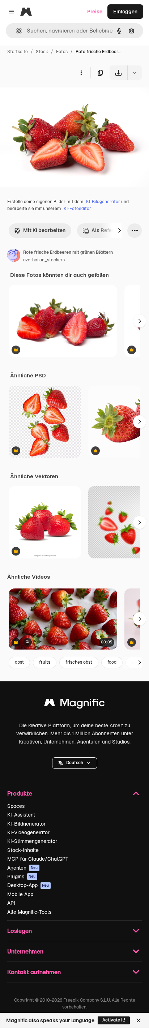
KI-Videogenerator (28, 832)
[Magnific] (74, 704)
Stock (42, 52)
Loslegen (19, 930)
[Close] (138, 1020)
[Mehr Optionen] (81, 72)
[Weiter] (119, 230)
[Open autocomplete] (16, 31)
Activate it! (113, 1020)
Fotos (62, 52)
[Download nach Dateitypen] (134, 72)
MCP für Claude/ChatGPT (37, 859)
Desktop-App (28, 885)
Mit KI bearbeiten (44, 230)
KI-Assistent (21, 814)
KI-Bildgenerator (103, 202)
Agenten (22, 868)
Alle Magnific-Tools (29, 912)
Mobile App (20, 894)
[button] (74, 763)
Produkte (19, 793)
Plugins (21, 876)
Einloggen (125, 11)
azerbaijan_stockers (44, 260)
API (11, 903)
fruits (44, 662)
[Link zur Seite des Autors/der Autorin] (13, 256)
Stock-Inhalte (23, 850)
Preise (94, 11)
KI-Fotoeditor (77, 208)
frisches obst (78, 662)
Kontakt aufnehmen (34, 972)
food (111, 662)
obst (19, 662)
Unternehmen (25, 951)
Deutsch (74, 763)
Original (46, 96)
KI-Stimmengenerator (32, 841)
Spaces (16, 806)
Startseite (17, 52)
